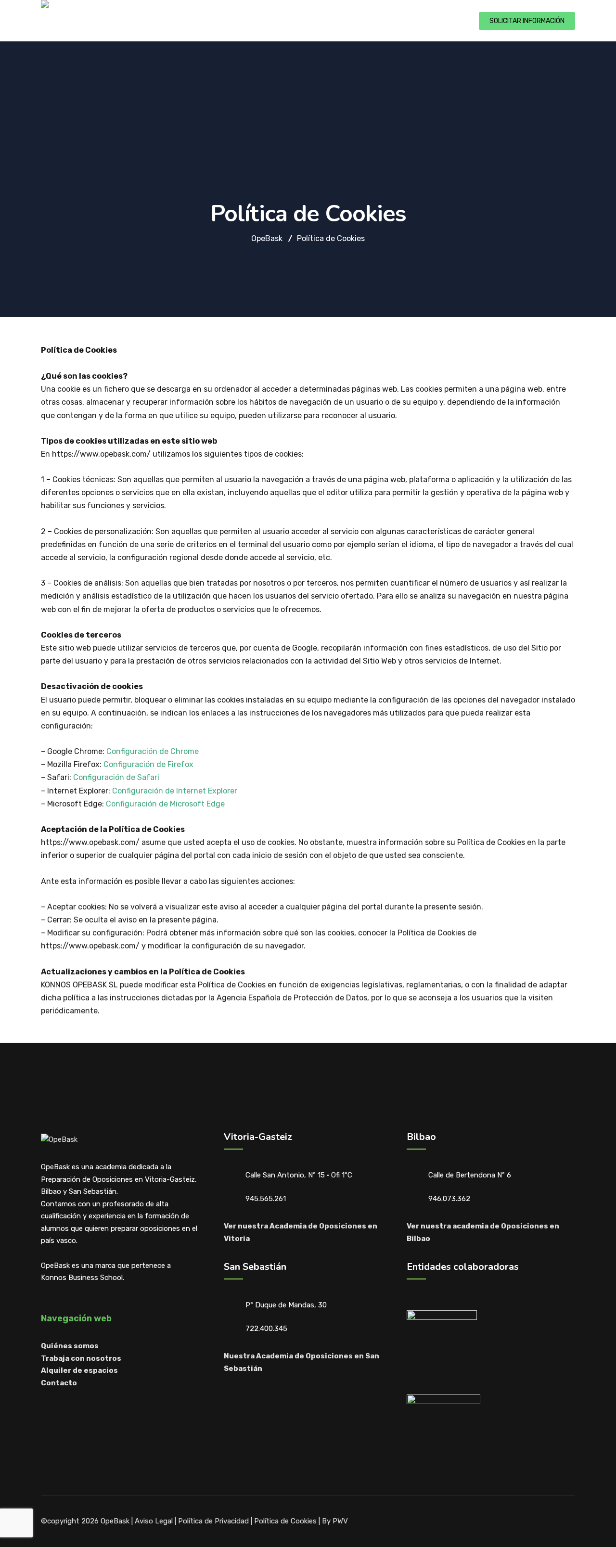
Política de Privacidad (213, 1521)
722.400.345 (266, 1328)
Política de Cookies (285, 1521)
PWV (340, 1521)
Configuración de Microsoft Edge (165, 803)
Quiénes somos (226, 19)
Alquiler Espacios (297, 19)
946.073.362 (449, 1198)
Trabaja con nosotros (81, 1358)
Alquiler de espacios (79, 1370)
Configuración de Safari (116, 777)
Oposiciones (164, 19)
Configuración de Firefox (148, 764)
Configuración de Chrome (152, 751)
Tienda (356, 19)
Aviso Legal (154, 1521)
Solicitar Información (527, 21)
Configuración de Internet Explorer (174, 790)
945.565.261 (265, 1198)
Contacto (400, 19)
